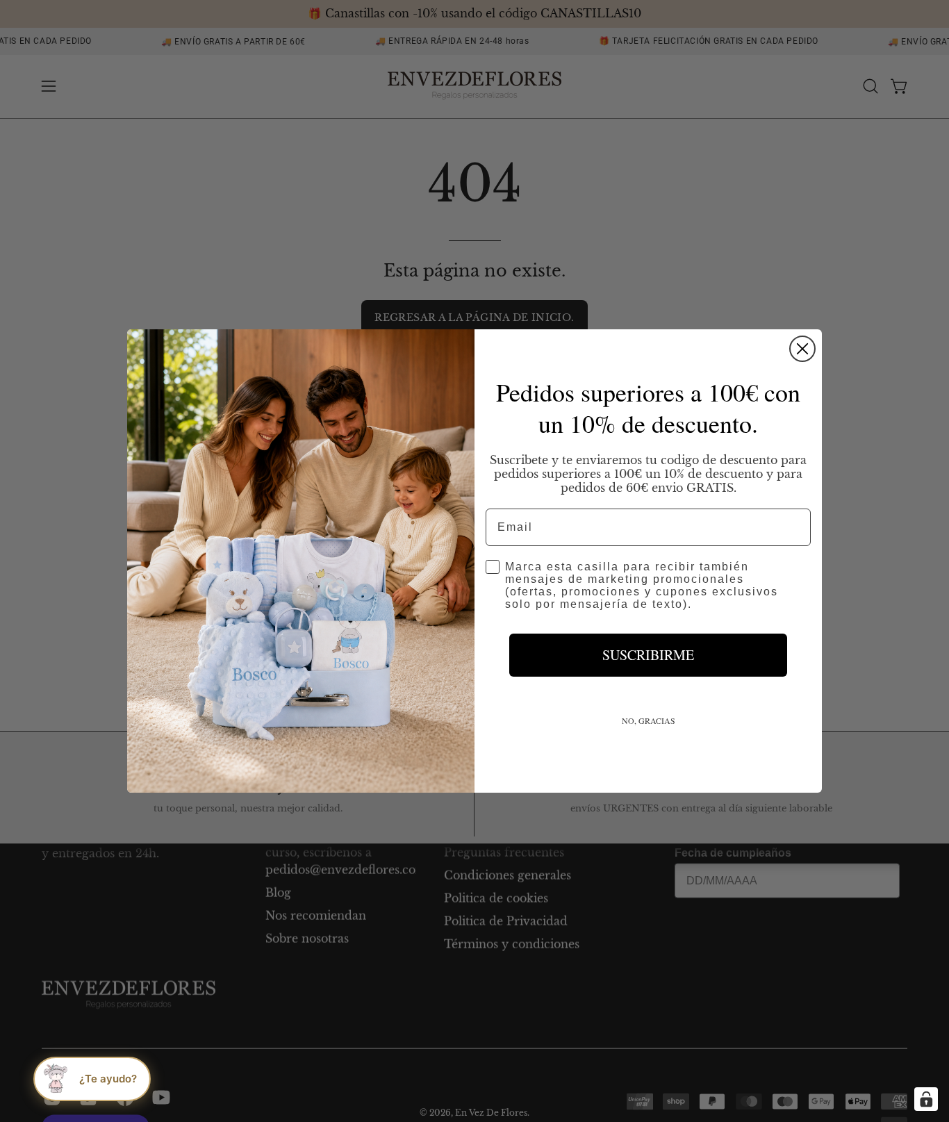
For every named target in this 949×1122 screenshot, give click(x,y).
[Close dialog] (802, 348)
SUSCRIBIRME (648, 654)
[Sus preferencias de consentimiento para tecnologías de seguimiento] (926, 1099)
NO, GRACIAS (648, 720)
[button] (92, 1079)
